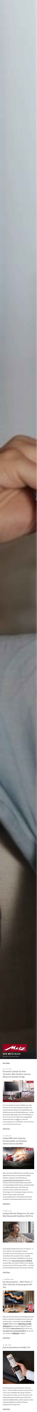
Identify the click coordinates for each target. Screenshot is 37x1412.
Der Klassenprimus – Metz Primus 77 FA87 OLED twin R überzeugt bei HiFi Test (18, 1284)
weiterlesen (6, 1129)
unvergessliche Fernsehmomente (13, 1180)
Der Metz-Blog (12, 1054)
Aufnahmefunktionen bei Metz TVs (16, 1348)
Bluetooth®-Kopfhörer (22, 1261)
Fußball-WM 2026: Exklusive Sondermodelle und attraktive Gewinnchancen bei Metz (15, 1141)
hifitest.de (16, 1333)
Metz (17, 1119)
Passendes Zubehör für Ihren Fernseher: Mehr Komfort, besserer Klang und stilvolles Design (17, 1074)
